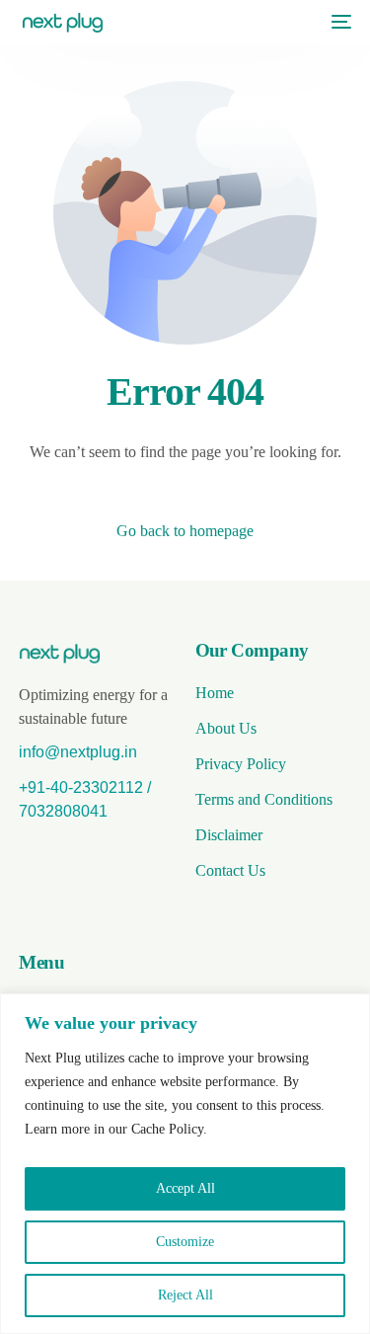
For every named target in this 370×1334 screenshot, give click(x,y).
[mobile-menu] (336, 22)
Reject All (185, 1295)
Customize (185, 1241)
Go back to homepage (185, 530)
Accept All (185, 1188)
